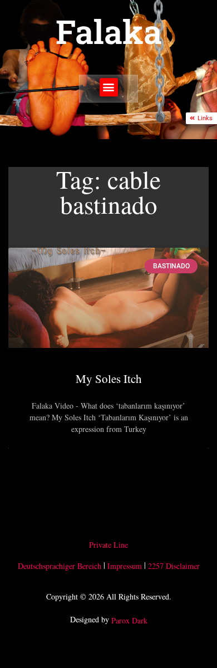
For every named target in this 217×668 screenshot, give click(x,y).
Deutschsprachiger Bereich (59, 566)
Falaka (109, 31)
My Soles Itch (109, 378)
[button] (109, 87)
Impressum (124, 566)
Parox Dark (129, 621)
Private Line (108, 544)
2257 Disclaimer (174, 566)
